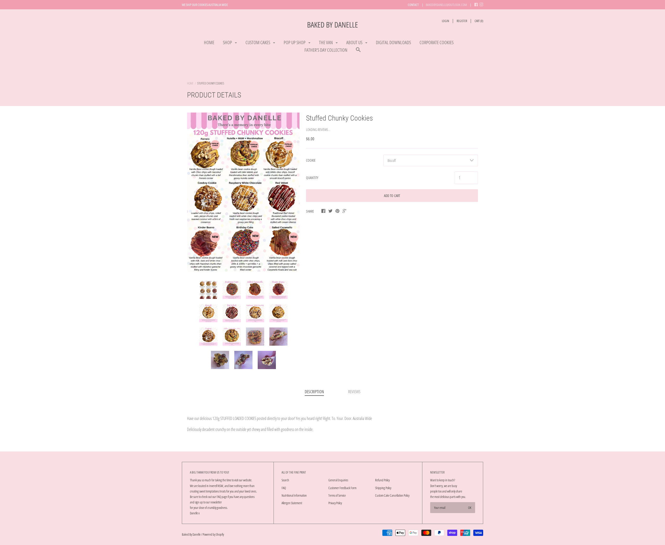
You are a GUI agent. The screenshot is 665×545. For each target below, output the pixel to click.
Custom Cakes (258, 42)
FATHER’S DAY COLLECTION (325, 50)
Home (209, 42)
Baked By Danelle (332, 24)
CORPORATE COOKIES (437, 42)
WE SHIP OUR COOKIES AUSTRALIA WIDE (205, 4)
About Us (354, 42)
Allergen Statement (292, 503)
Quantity (312, 177)
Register (462, 21)
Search (285, 480)
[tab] (314, 392)
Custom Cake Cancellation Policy (392, 495)
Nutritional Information (294, 495)
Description (314, 392)
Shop (228, 42)
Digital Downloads (393, 42)
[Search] (358, 52)
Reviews (354, 392)
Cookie (311, 160)
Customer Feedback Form (342, 487)
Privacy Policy (335, 503)
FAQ (284, 487)
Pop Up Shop (295, 42)
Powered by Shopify (213, 534)
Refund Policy (382, 480)
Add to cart (392, 195)
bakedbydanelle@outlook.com (446, 4)
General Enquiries (338, 480)
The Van (326, 42)
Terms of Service (337, 495)
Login (445, 21)
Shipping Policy (383, 487)
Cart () (479, 21)
